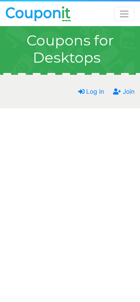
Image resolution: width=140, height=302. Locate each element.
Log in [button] (94, 91)
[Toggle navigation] (124, 14)
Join (128, 91)
